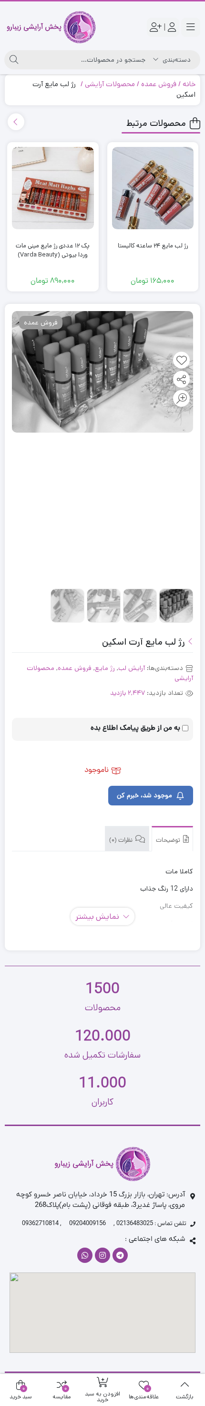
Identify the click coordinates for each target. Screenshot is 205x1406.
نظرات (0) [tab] (121, 840)
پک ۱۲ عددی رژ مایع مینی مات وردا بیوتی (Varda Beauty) (53, 250)
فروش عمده (158, 84)
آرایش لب (131, 668)
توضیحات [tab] (169, 840)
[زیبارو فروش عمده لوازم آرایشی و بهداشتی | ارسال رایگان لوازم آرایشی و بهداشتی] (51, 27)
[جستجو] (13, 59)
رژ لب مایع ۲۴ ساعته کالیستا (153, 245)
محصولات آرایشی (110, 84)
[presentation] (16, 121)
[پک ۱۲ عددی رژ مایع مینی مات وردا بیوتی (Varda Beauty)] (52, 188)
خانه (189, 84)
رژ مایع (105, 668)
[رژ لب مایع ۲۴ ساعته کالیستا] (153, 188)
